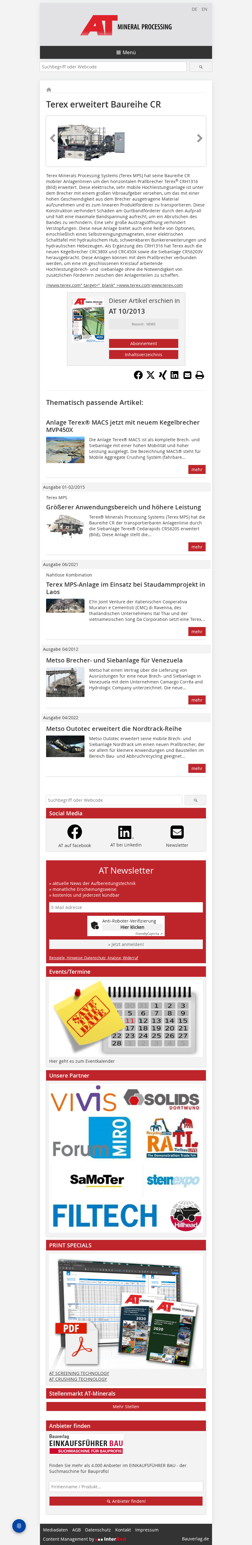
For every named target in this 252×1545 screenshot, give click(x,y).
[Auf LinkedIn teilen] (175, 378)
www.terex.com (167, 285)
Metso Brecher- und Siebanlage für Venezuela (114, 660)
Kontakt (123, 1530)
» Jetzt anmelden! (126, 944)
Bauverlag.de (195, 1539)
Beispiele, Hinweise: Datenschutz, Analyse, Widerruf (93, 957)
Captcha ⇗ (149, 934)
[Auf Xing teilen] (163, 378)
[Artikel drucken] (200, 375)
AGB (76, 1530)
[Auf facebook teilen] (138, 378)
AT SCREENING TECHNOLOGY (79, 1373)
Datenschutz (98, 1530)
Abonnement (143, 343)
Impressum (147, 1530)
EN (204, 9)
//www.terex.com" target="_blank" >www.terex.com (98, 285)
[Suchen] (201, 66)
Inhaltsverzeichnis (143, 354)
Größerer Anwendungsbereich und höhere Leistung (123, 507)
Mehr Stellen (126, 1406)
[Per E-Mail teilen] (187, 375)
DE (194, 9)
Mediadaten (55, 1530)
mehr (197, 469)
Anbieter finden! (128, 1501)
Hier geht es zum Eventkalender (82, 1061)
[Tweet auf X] (150, 378)
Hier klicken (132, 927)
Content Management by (69, 1539)
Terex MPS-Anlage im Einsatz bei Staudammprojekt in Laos (125, 588)
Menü (129, 52)
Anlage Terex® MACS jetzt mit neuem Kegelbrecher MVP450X (123, 426)
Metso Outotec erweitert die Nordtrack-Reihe (114, 728)
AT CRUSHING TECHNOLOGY (78, 1379)
